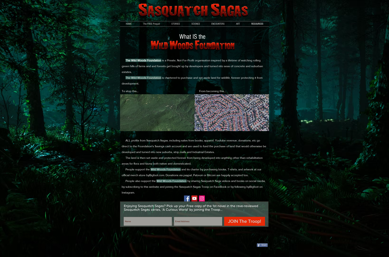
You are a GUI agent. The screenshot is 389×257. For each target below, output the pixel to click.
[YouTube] (194, 198)
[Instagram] (202, 198)
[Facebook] (187, 198)
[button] (196, 23)
